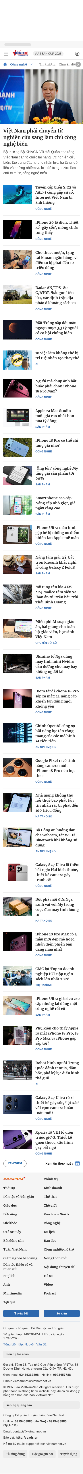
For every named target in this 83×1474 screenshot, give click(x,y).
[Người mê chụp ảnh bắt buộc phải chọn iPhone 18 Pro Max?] (17, 388)
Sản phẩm (42, 426)
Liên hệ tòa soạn (17, 1354)
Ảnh (6, 1285)
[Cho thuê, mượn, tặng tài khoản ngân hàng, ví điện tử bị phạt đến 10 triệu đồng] (17, 259)
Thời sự (9, 1188)
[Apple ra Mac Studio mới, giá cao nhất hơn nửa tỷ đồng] (17, 417)
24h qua (9, 1302)
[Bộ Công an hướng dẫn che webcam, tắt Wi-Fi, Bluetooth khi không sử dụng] (17, 837)
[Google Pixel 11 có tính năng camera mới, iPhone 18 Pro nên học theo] (17, 767)
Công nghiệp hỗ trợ (59, 1249)
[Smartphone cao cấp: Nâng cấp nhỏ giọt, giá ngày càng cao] (17, 505)
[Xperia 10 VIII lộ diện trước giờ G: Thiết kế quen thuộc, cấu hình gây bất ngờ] (17, 1139)
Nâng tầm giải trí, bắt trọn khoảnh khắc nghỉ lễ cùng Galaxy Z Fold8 (56, 562)
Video (48, 1285)
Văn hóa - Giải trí (57, 1214)
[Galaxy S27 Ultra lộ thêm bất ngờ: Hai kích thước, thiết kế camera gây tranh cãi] (17, 871)
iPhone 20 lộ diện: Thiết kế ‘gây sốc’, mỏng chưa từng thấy (57, 227)
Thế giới (50, 1205)
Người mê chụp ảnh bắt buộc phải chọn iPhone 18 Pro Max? (56, 386)
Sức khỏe (10, 1223)
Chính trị (51, 1179)
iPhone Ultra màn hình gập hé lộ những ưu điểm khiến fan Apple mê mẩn (57, 532)
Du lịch (49, 1232)
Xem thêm (15, 1163)
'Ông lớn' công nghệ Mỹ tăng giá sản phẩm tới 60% (56, 473)
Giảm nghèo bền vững (20, 1258)
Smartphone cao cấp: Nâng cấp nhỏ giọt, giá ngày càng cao (55, 503)
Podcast (50, 1293)
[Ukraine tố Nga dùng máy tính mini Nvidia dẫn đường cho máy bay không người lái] (17, 663)
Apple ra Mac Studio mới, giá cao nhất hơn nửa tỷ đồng (54, 415)
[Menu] (6, 53)
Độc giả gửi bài (42, 1454)
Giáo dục (10, 1205)
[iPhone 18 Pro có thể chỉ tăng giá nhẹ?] (17, 447)
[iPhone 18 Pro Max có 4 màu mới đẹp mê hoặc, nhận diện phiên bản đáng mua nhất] (17, 941)
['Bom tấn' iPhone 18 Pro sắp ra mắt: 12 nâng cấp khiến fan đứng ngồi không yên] (17, 698)
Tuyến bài (21, 1313)
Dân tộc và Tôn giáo (18, 1197)
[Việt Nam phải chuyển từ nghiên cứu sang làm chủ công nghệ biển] (41, 96)
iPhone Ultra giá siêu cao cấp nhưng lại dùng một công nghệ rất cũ (57, 1003)
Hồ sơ (48, 1276)
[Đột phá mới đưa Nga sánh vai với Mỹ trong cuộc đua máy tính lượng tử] (17, 906)
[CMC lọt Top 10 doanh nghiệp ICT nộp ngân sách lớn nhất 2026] (17, 975)
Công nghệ (18, 64)
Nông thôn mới (56, 1258)
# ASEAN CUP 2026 (48, 53)
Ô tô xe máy (12, 1232)
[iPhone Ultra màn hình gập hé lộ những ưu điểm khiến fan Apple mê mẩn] (17, 534)
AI (36, 364)
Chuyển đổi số (69, 64)
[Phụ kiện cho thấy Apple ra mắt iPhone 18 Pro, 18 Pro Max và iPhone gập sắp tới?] (17, 1035)
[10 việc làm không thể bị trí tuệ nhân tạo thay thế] (17, 359)
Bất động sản (13, 1241)
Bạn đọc (50, 1241)
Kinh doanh (53, 1188)
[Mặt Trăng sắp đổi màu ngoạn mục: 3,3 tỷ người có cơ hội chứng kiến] (17, 329)
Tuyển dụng (68, 1454)
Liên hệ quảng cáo (19, 1405)
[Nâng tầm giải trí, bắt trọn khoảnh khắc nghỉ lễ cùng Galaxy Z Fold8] (17, 564)
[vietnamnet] (21, 56)
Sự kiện (61, 1313)
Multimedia (12, 1293)
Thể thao (51, 1197)
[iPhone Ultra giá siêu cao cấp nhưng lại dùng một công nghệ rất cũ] (17, 1005)
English (9, 1276)
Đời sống (10, 1214)
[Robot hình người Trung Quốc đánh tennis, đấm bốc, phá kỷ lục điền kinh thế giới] (17, 1069)
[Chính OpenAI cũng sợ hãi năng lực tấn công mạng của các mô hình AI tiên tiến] (17, 732)
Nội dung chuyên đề (59, 1267)
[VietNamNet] (5, 64)
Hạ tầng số (43, 816)
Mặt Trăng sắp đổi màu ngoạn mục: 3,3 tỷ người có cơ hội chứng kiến (56, 328)
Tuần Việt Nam (15, 1249)
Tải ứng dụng (15, 1454)
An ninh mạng (45, 747)
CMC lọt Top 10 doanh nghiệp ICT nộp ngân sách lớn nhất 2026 (54, 974)
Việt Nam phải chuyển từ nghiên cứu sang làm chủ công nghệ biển (39, 137)
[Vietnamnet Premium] (14, 1181)
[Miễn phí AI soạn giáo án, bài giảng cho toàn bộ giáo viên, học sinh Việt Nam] (17, 628)
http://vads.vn (27, 1437)
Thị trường (47, 64)
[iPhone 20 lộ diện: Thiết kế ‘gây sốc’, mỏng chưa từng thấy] (17, 229)
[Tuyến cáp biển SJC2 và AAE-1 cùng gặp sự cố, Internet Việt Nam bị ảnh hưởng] (17, 194)
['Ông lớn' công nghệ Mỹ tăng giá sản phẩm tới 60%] (17, 475)
